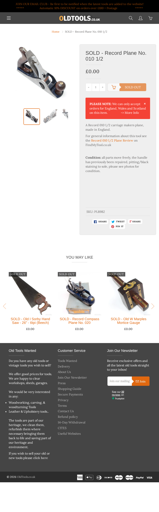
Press (62, 383)
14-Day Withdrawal (71, 422)
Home (56, 31)
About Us (64, 372)
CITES (62, 428)
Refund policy (68, 417)
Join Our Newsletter (72, 377)
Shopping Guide (69, 389)
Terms (62, 406)
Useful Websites (69, 434)
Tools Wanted (67, 361)
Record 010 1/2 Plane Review (112, 140)
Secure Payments (70, 394)
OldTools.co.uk (26, 477)
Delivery (64, 366)
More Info (132, 113)
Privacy (63, 400)
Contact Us (66, 411)
